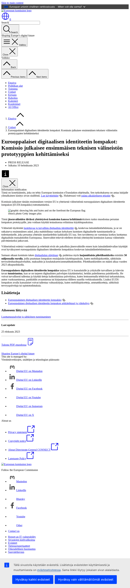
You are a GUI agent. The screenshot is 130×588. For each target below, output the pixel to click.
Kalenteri (13, 101)
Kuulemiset (14, 104)
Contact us (13, 531)
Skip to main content (12, 2)
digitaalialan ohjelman (46, 255)
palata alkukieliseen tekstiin (95, 195)
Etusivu (12, 82)
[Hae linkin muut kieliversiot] (60, 196)
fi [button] (10, 19)
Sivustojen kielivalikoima (21, 539)
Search (5, 22)
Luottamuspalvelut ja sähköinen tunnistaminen (26, 316)
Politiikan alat (15, 85)
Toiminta (13, 88)
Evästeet (12, 542)
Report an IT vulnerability (22, 536)
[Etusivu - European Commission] (16, 10)
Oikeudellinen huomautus (22, 549)
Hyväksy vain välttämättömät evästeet (85, 579)
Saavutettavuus (16, 552)
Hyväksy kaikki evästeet (33, 579)
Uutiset (12, 91)
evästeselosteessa (49, 570)
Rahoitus (13, 98)
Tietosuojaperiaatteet (19, 545)
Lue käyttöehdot (49, 195)
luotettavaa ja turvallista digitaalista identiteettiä (49, 228)
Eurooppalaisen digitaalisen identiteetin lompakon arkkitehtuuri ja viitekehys (48, 303)
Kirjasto (12, 94)
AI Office (13, 107)
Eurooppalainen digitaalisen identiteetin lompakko (34, 299)
